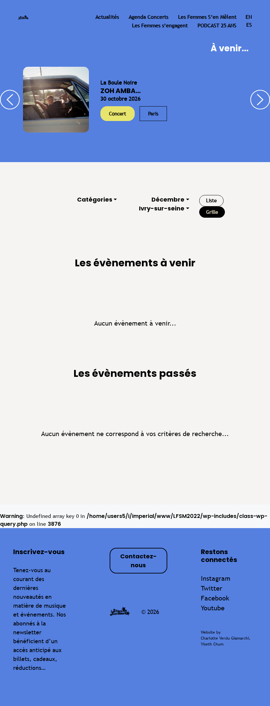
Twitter (211, 588)
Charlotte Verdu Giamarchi (225, 638)
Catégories (94, 199)
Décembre (167, 199)
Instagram (215, 578)
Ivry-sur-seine (161, 208)
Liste (211, 200)
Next (260, 100)
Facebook (215, 598)
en (249, 17)
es (249, 25)
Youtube (213, 608)
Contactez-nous (138, 560)
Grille (212, 212)
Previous (10, 100)
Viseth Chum (212, 644)
